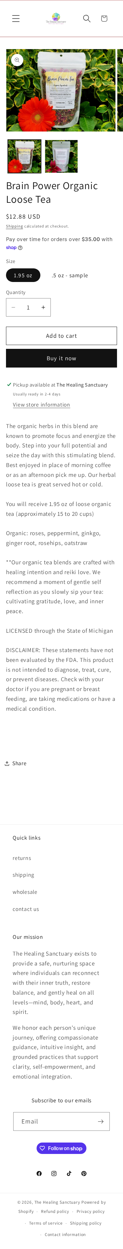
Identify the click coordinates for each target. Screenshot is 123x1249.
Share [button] (19, 763)
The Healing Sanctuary (57, 1202)
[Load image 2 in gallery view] (61, 156)
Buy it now (62, 358)
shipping (23, 874)
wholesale (25, 891)
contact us (26, 909)
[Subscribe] (100, 1121)
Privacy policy (91, 1211)
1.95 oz (23, 275)
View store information (41, 404)
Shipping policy (85, 1223)
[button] (16, 18)
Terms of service (45, 1223)
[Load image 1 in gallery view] (24, 156)
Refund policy (55, 1211)
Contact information (65, 1234)
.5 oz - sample (70, 275)
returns (22, 857)
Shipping (14, 226)
